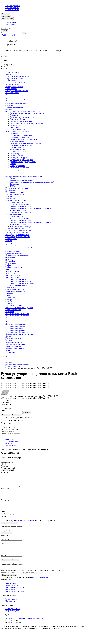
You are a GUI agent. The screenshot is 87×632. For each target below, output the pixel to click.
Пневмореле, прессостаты (20, 168)
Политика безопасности (14, 591)
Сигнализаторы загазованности (17, 237)
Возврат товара (11, 599)
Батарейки (14, 133)
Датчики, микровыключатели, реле (23, 139)
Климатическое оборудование (17, 188)
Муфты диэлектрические (15, 267)
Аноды (12, 178)
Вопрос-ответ (10, 445)
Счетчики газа (11, 239)
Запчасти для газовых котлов (16, 152)
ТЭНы (12, 186)
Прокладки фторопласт (19, 332)
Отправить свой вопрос (10, 560)
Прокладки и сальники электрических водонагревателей (32, 182)
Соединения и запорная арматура (18, 255)
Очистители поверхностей (15, 322)
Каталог (4, 30)
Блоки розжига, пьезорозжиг (21, 135)
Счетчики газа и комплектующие (18, 231)
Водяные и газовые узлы (19, 137)
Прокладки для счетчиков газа (17, 235)
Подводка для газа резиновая (21, 281)
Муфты (8, 265)
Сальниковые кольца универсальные (19, 334)
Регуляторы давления (13, 253)
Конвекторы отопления (14, 192)
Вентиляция (10, 340)
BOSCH (4, 406)
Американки (10, 257)
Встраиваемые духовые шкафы (17, 76)
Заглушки (9, 259)
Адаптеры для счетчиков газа (16, 233)
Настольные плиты (12, 85)
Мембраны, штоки (17, 141)
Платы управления (17, 166)
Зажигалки (9, 312)
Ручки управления (17, 147)
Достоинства (6, 477)
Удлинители (10, 297)
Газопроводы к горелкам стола (22, 117)
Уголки (8, 295)
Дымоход (9, 196)
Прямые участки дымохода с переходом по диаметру (30, 208)
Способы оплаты (12, 8)
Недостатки (5, 488)
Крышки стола (15, 125)
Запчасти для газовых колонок (17, 131)
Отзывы (9, 443)
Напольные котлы (12, 93)
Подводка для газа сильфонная (22, 283)
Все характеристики (9, 427)
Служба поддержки (8, 595)
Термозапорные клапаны (15, 291)
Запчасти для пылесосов (14, 172)
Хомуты (8, 304)
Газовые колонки (12, 72)
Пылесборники (16, 174)
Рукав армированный (18, 285)
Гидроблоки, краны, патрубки (21, 160)
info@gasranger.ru (12, 611)
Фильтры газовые (12, 300)
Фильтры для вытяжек (14, 107)
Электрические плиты (14, 87)
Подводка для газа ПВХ (19, 279)
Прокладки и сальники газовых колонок (25, 143)
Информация (6, 579)
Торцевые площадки (13, 346)
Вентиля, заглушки (12, 251)
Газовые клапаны (16, 156)
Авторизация (10, 22)
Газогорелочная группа (19, 158)
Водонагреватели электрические (18, 97)
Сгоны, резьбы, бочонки (14, 289)
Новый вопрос (6, 533)
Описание (9, 439)
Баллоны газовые (12, 249)
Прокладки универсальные (15, 324)
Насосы (13, 164)
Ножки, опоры (15, 127)
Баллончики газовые (13, 310)
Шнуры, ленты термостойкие (16, 338)
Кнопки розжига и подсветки (21, 121)
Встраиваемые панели (14, 79)
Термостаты (14, 184)
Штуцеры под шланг (13, 306)
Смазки (8, 336)
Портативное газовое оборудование (19, 308)
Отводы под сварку (13, 271)
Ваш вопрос (5, 544)
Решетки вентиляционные (15, 344)
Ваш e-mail (5, 539)
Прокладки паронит (17, 326)
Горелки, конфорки (17, 119)
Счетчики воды (11, 245)
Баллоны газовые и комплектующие (19, 247)
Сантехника (10, 352)
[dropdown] (2, 2)
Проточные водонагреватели (16, 101)
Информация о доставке (14, 587)
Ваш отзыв (5, 500)
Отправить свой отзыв (9, 523)
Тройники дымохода (18, 210)
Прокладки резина (17, 328)
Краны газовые (11, 263)
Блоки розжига (16, 115)
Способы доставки (12, 6)
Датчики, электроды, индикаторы (23, 162)
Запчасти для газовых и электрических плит (22, 111)
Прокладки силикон (17, 330)
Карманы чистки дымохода (20, 204)
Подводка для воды (13, 275)
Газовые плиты (11, 81)
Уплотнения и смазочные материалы (19, 318)
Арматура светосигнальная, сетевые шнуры (27, 113)
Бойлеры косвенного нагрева (16, 91)
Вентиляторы (15, 154)
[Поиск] (26, 33)
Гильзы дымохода (17, 202)
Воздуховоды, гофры (13, 342)
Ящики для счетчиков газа (15, 243)
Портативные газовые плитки (17, 316)
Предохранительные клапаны (21, 180)
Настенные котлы (12, 95)
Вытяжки (9, 105)
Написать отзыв (7, 470)
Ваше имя (4, 472)
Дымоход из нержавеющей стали (18, 200)
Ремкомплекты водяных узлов (21, 145)
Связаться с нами (12, 10)
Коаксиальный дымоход (14, 229)
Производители (11, 601)
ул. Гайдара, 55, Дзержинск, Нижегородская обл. (24, 618)
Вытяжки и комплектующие (16, 103)
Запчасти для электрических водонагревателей (23, 176)
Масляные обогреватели (14, 194)
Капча (3, 516)
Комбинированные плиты (15, 83)
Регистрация (10, 24)
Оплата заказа (10, 583)
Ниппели (9, 269)
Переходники (10, 273)
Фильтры (8, 241)
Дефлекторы (10, 198)
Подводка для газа (12, 277)
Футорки (8, 302)
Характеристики (11, 441)
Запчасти (8, 109)
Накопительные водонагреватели (18, 99)
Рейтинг (4, 512)
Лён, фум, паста (11, 320)
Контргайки (10, 261)
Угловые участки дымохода (20, 212)
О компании (10, 589)
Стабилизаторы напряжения (16, 348)
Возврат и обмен (11, 585)
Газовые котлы (11, 89)
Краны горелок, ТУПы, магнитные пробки (26, 123)
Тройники (9, 293)
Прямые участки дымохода (20, 206)
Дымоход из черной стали (15, 214)
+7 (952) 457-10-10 (8, 35)
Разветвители (10, 287)
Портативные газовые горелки (17, 314)
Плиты (8, 74)
